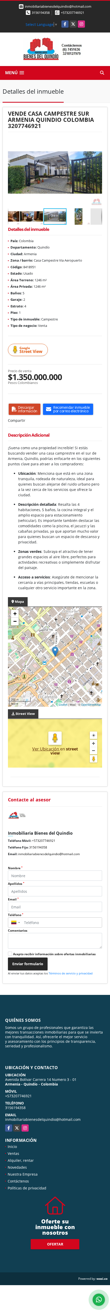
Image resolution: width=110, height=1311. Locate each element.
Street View (30, 350)
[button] (97, 142)
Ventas (13, 1153)
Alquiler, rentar (21, 1160)
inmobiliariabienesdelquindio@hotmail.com (49, 854)
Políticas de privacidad (27, 1188)
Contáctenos (18, 1181)
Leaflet (63, 704)
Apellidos (16, 884)
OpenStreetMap (91, 704)
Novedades (17, 1167)
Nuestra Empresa (23, 1174)
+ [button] (15, 613)
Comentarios (17, 930)
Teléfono (15, 915)
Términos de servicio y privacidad (71, 973)
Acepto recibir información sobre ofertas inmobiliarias (54, 954)
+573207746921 (72, 12)
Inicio (12, 1146)
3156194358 (41, 12)
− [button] (15, 621)
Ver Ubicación (46, 749)
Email (13, 899)
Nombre (15, 868)
